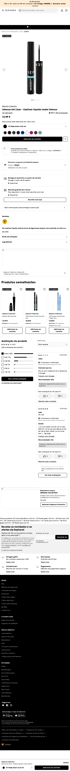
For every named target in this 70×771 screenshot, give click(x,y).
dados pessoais (10, 545)
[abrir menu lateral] (2, 10)
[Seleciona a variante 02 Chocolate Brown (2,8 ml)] (9, 132)
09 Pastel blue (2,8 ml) (20, 523)
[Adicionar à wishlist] (21, 289)
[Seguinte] (66, 70)
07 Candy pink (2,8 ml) (50, 521)
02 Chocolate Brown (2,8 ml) (24, 518)
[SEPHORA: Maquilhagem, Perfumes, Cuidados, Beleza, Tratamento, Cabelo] (10, 10)
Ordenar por (41, 340)
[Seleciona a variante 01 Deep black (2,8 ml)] (5, 132)
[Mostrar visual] (35, 68)
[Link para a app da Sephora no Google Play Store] (8, 715)
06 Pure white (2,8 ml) (32, 521)
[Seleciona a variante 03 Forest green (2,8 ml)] (14, 132)
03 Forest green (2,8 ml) (45, 518)
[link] (17, 379)
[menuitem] (62, 10)
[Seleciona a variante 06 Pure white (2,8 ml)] (27, 132)
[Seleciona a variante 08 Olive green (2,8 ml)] (36, 132)
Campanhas (29, 722)
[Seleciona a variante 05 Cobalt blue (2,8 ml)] (22, 132)
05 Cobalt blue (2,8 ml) (13, 521)
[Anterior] (4, 70)
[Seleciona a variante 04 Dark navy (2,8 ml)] (18, 132)
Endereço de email (42, 533)
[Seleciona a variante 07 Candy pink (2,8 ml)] (31, 132)
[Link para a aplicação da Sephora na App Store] (20, 715)
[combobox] (53, 344)
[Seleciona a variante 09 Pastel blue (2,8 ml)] (40, 132)
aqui (26, 720)
